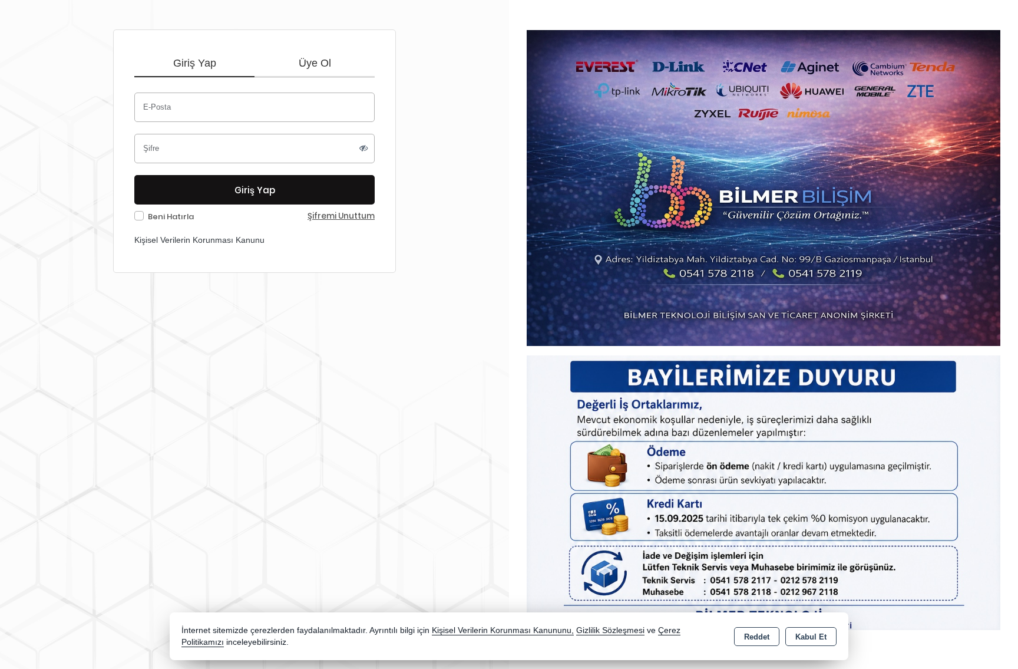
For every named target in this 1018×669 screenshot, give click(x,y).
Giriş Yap (194, 63)
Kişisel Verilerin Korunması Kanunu (199, 240)
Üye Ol (315, 63)
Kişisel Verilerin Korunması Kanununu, (503, 630)
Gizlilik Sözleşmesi (610, 630)
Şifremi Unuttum (341, 216)
